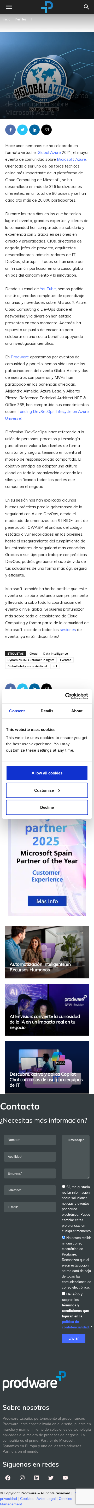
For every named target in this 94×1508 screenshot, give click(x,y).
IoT (55, 666)
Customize (44, 790)
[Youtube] (65, 1478)
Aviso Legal (46, 1498)
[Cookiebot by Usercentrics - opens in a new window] (66, 696)
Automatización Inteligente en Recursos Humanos (40, 966)
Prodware (20, 356)
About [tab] (77, 710)
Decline (47, 807)
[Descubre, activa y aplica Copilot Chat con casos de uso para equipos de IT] (47, 1067)
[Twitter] (51, 1478)
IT (32, 19)
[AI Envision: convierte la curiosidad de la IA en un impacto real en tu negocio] (47, 1010)
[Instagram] (22, 1478)
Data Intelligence (55, 653)
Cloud (34, 653)
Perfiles (20, 19)
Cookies (26, 1498)
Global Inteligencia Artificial (27, 666)
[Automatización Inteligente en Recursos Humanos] (47, 952)
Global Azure (49, 152)
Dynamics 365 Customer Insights (31, 660)
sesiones (68, 629)
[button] (86, 7)
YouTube (48, 288)
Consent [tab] (17, 710)
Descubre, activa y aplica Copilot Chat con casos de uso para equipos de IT (46, 1079)
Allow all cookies (47, 773)
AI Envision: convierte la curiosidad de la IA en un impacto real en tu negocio (45, 1022)
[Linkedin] (36, 1478)
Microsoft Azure (71, 159)
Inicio (6, 19)
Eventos (65, 660)
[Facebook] (8, 1478)
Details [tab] (47, 710)
